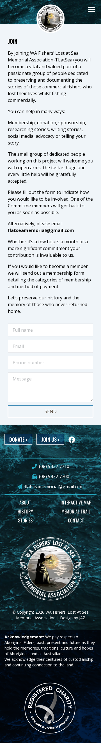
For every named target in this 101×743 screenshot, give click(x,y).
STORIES (25, 520)
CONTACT (76, 520)
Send (51, 411)
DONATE (18, 439)
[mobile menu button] (91, 9)
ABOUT (25, 502)
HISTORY (25, 511)
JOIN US (50, 439)
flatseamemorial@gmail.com (54, 486)
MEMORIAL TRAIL (75, 511)
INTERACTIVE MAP (76, 502)
